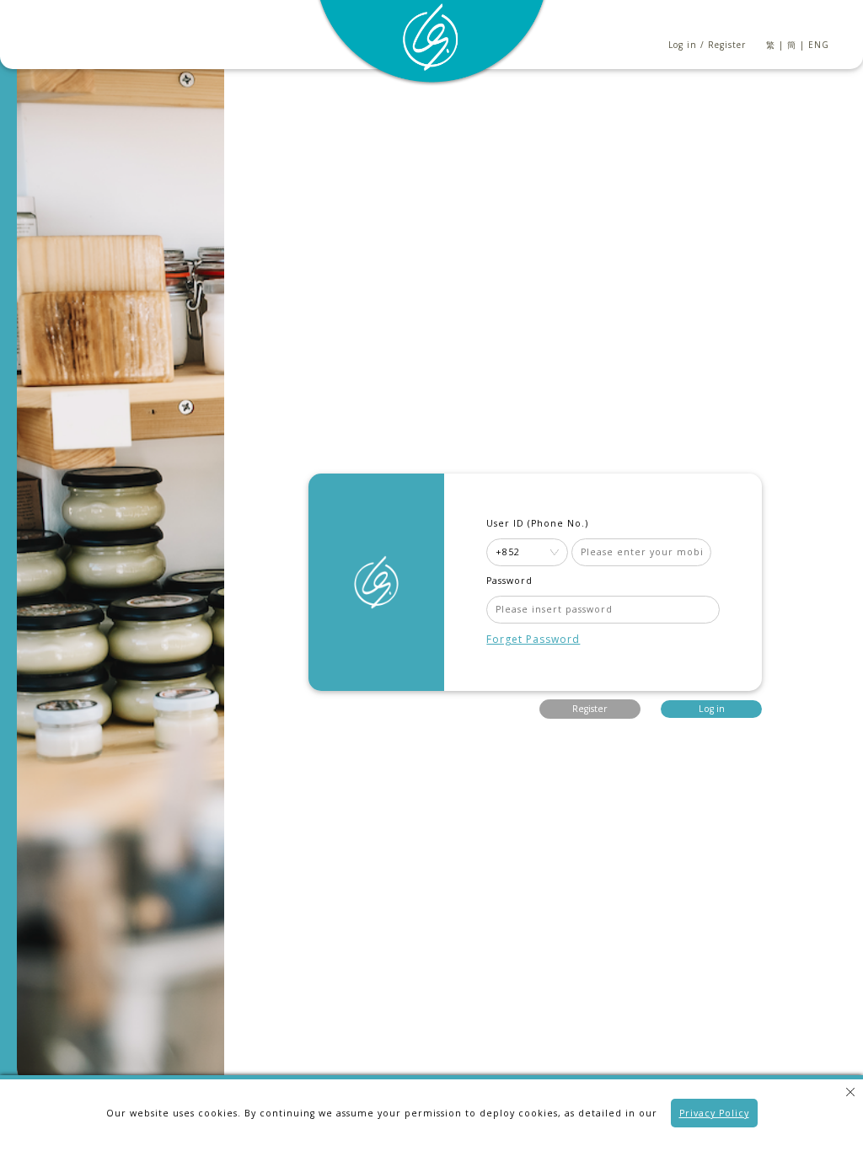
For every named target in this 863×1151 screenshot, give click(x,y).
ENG (818, 45)
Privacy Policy (714, 1113)
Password (509, 580)
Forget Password (533, 639)
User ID (505, 523)
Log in (682, 45)
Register (727, 45)
